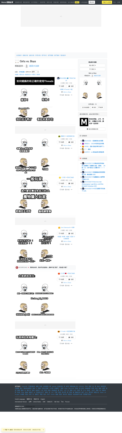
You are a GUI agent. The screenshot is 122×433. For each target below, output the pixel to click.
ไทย (62, 402)
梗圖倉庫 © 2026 (19, 406)
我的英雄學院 (28, 388)
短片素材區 (73, 2)
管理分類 (38, 55)
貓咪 (100, 388)
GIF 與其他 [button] (34, 2)
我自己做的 (70, 177)
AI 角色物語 (84, 2)
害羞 (41, 394)
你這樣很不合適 (77, 394)
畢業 (71, 390)
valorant (54, 386)
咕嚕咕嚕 (87, 388)
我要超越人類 (74, 386)
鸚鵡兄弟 (78, 392)
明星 (59, 392)
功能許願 (56, 2)
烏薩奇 (104, 390)
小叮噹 (51, 388)
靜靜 (49, 390)
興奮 (97, 390)
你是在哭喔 (45, 388)
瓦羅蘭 (17, 388)
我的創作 (63, 55)
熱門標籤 (50, 55)
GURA (53, 394)
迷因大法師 (34, 66)
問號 (70, 392)
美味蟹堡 (54, 390)
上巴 (65, 390)
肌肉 (33, 390)
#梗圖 (61, 89)
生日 (74, 390)
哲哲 (45, 390)
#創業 (38, 74)
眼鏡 (57, 394)
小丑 (42, 390)
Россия (67, 402)
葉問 (103, 388)
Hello (65, 388)
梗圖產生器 (18, 2)
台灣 (30, 402)
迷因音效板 (63, 2)
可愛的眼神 (31, 386)
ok (34, 392)
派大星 (64, 392)
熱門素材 (57, 55)
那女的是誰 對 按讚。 (93, 166)
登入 (114, 2)
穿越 (76, 388)
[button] (71, 95)
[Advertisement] (61, 39)
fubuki (101, 392)
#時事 (63, 237)
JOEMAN (81, 386)
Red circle (71, 388)
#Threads (67, 89)
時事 (73, 227)
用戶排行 (44, 55)
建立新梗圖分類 (93, 129)
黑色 (26, 394)
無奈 (34, 388)
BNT (48, 394)
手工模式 (92, 69)
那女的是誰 (63, 78)
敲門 (82, 392)
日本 (44, 402)
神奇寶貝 (103, 386)
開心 (21, 388)
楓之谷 (29, 390)
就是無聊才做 (70, 136)
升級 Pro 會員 (107, 2)
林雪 (67, 386)
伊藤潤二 (57, 388)
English (43, 399)
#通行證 (21, 74)
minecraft (24, 386)
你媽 (78, 390)
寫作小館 (49, 2)
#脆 (71, 89)
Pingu (22, 392)
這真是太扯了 (40, 392)
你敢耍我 (45, 386)
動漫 (88, 390)
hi (36, 388)
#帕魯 (16, 74)
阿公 (61, 390)
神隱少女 (96, 392)
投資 (41, 386)
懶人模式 (92, 65)
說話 (96, 388)
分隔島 (22, 394)
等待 (86, 386)
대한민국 (49, 402)
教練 (26, 392)
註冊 (118, 2)
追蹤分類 (31, 55)
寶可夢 (91, 392)
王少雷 (62, 273)
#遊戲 (67, 237)
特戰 (92, 388)
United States (37, 402)
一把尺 (93, 390)
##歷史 (33, 74)
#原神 (71, 237)
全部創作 (19, 55)
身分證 (65, 394)
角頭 (98, 386)
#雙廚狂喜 (28, 74)
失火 (86, 392)
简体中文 (36, 399)
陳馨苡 (63, 136)
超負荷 (38, 390)
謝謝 (62, 388)
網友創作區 (26, 2)
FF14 (84, 390)
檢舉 (62, 95)
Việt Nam (57, 402)
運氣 (39, 388)
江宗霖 (63, 177)
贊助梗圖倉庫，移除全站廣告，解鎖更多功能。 (22, 430)
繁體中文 (29, 399)
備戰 (37, 386)
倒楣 (18, 390)
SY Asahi (62, 331)
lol (25, 390)
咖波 (22, 390)
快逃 (18, 392)
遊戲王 (37, 394)
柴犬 (44, 394)
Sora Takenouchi (65, 227)
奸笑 (30, 394)
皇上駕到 (81, 388)
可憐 (56, 392)
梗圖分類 (25, 55)
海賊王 (31, 392)
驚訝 (60, 394)
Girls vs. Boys (67, 92)
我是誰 (70, 394)
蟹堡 (90, 386)
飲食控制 (60, 386)
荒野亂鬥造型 (87, 394)
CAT (52, 392)
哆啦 (46, 392)
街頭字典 (42, 2)
